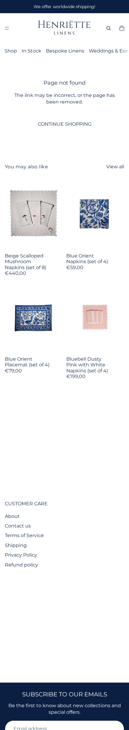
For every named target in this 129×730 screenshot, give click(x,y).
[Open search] (108, 28)
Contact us (18, 526)
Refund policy (21, 565)
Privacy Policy (21, 555)
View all (115, 167)
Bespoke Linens (65, 51)
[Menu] (7, 28)
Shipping (16, 545)
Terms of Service (24, 535)
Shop (10, 51)
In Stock (31, 51)
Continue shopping (65, 124)
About (12, 516)
